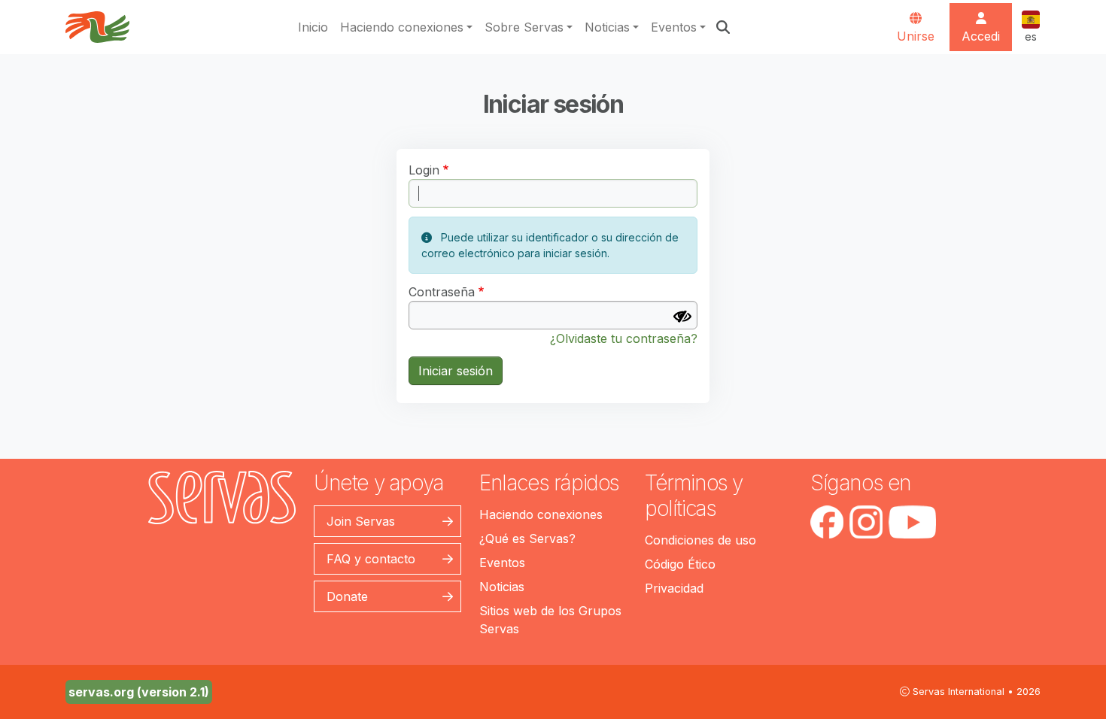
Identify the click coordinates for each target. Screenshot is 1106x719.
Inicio (313, 27)
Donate (347, 596)
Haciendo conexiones (401, 27)
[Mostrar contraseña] (682, 317)
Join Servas (361, 521)
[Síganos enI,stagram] (866, 521)
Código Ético (680, 564)
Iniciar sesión (455, 370)
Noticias (607, 27)
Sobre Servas (524, 27)
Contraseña (442, 291)
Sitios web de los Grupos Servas (550, 619)
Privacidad (674, 588)
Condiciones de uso (700, 540)
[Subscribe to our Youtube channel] (912, 521)
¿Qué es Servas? (527, 538)
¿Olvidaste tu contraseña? (623, 338)
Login (424, 169)
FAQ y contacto (371, 558)
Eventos (674, 27)
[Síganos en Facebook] (826, 521)
